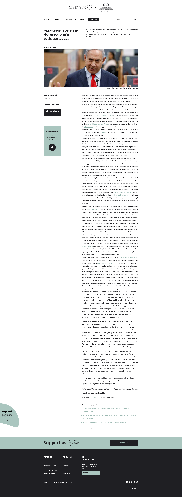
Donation (93, 19)
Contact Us (66, 474)
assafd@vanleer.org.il (51, 104)
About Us (66, 465)
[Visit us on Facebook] (130, 483)
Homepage (47, 19)
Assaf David (50, 95)
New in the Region (70, 19)
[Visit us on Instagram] (134, 483)
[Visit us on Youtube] (137, 483)
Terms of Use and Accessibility (54, 483)
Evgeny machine (87, 246)
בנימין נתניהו (87, 429)
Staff (64, 468)
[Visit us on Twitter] (127, 483)
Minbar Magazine (49, 474)
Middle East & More (50, 465)
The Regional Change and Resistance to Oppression (104, 422)
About (82, 19)
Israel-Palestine (49, 468)
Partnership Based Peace (52, 471)
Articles (57, 19)
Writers (65, 471)
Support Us (124, 443)
